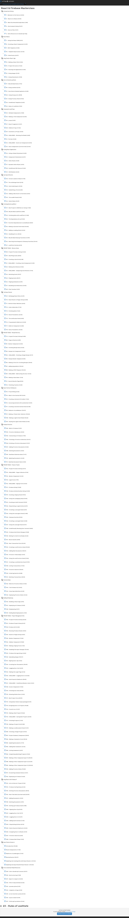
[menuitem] (3, 1)
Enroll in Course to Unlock (64, 913)
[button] (10, 1)
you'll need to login (70, 911)
